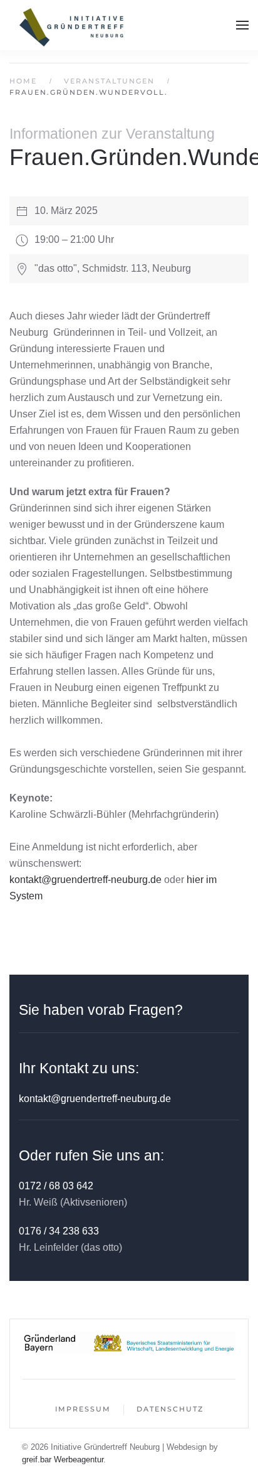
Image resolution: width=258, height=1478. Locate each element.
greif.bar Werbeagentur (62, 1459)
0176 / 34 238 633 (59, 1231)
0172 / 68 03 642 (56, 1186)
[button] (242, 25)
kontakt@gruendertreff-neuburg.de (85, 879)
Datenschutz (170, 1409)
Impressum (83, 1409)
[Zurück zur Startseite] (72, 25)
